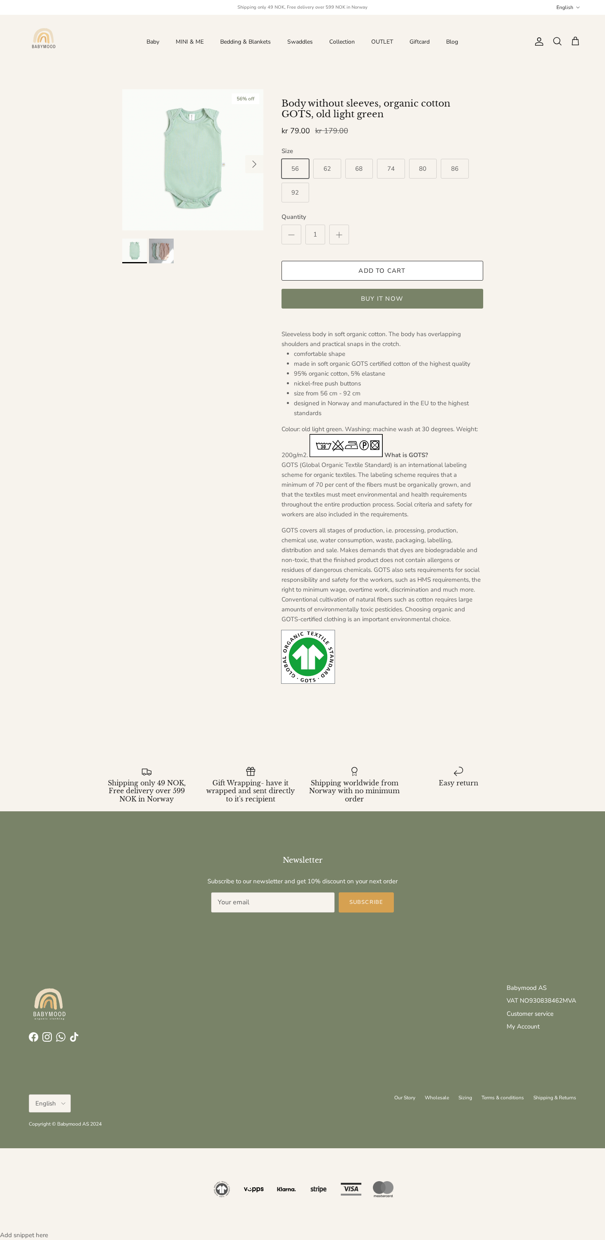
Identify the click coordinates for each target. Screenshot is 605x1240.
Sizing (465, 1097)
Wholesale (437, 1097)
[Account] (537, 41)
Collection (342, 42)
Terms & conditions (503, 1097)
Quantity (294, 217)
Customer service (530, 1014)
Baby (153, 42)
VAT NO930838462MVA (541, 1000)
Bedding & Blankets (245, 42)
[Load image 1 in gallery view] (192, 159)
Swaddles (300, 42)
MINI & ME (190, 42)
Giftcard (420, 42)
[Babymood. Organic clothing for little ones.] (43, 41)
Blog (452, 42)
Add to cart (381, 271)
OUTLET (382, 42)
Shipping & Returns (554, 1097)
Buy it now (382, 299)
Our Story (404, 1097)
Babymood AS (527, 988)
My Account (523, 1026)
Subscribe (366, 902)
